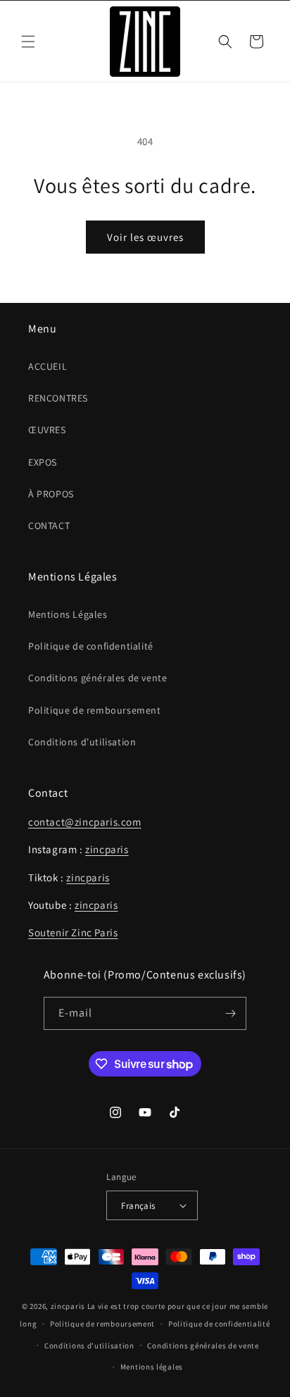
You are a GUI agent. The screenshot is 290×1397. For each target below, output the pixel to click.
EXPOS (42, 462)
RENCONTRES (58, 398)
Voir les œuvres (145, 237)
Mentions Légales (68, 614)
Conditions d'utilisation (82, 741)
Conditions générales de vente (97, 677)
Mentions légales (151, 1367)
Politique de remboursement (94, 710)
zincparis (106, 849)
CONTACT (49, 525)
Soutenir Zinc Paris (73, 932)
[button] (28, 41)
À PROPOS (51, 494)
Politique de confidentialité (90, 646)
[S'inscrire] (230, 1013)
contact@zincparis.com (84, 821)
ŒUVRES (47, 429)
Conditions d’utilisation (89, 1346)
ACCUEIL (47, 366)
